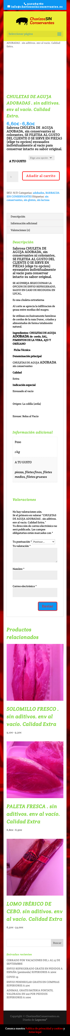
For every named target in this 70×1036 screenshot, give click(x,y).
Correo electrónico (25, 586)
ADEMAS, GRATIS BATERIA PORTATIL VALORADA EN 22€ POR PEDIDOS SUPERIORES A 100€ (30, 994)
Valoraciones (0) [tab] (20, 230)
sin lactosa (43, 200)
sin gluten (30, 200)
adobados (38, 192)
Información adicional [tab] (24, 223)
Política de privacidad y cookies (44, 1028)
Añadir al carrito (41, 175)
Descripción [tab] (18, 216)
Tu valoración (22, 546)
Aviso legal (35, 1032)
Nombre (18, 569)
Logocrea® (41, 1019)
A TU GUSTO (17, 161)
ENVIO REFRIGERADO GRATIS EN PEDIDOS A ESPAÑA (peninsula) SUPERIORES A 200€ (35, 970)
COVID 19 (12, 977)
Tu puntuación (22, 541)
